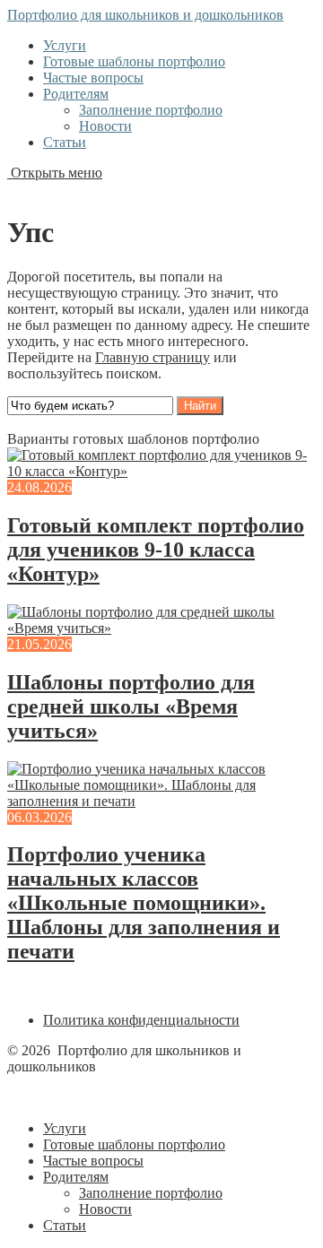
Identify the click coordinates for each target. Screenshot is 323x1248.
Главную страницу (152, 357)
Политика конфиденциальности (141, 1019)
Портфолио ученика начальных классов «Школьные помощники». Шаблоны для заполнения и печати (143, 903)
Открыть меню (54, 172)
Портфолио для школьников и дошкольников (145, 14)
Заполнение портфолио (151, 109)
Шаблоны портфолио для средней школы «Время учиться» (131, 706)
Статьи (64, 142)
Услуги (64, 45)
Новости (105, 126)
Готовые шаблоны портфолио (134, 61)
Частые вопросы (93, 77)
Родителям (76, 93)
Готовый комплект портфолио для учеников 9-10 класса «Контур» (155, 549)
